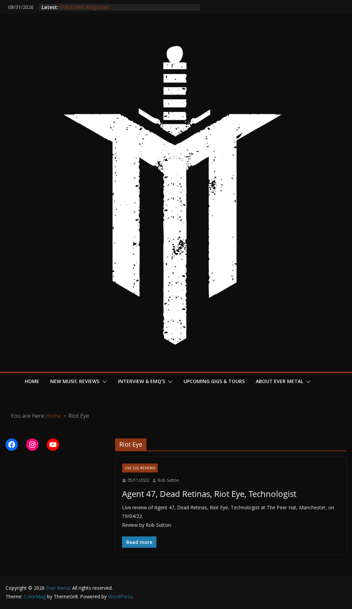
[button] (103, 382)
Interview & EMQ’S (141, 381)
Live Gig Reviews (140, 468)
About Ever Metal (279, 381)
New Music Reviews (74, 381)
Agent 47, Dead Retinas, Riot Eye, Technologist (209, 493)
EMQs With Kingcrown (84, 7)
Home (32, 381)
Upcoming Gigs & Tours (214, 381)
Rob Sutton (168, 480)
